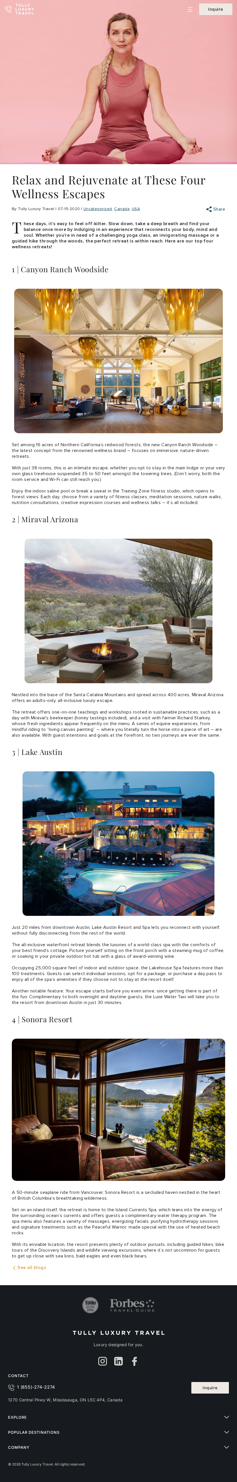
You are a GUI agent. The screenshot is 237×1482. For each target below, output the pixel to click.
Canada (121, 208)
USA (136, 208)
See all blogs (31, 1267)
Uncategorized (98, 208)
